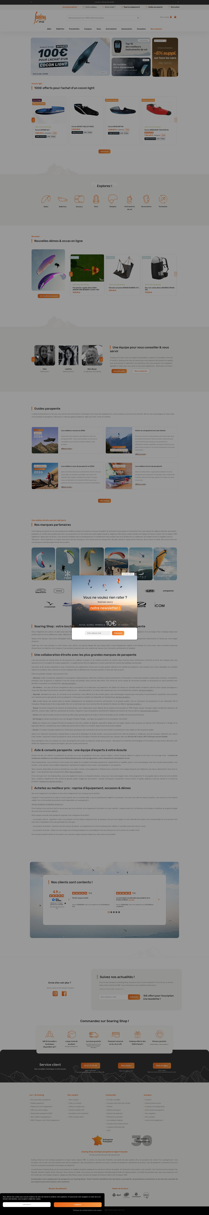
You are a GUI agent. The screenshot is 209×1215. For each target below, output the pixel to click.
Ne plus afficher (129, 574)
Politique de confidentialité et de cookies (87, 1210)
